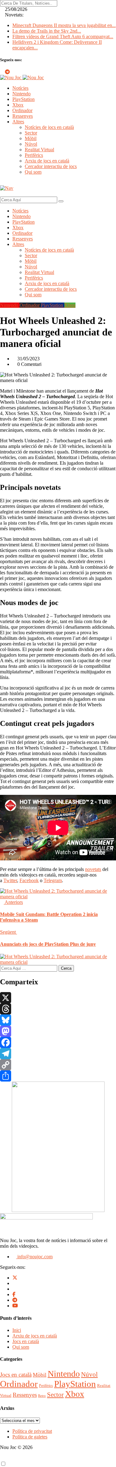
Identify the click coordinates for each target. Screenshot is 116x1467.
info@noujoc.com (34, 1256)
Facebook (29, 880)
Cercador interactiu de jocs (51, 166)
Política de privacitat (32, 1431)
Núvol (31, 144)
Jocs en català (25, 1341)
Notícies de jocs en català (49, 127)
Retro (42, 1395)
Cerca (66, 968)
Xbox (18, 104)
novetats (93, 869)
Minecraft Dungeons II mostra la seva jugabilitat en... (64, 25)
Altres (18, 121)
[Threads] (58, 1008)
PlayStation (23, 99)
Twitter (10, 880)
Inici (16, 1330)
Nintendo (21, 93)
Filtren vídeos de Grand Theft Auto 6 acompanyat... (62, 36)
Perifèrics (34, 155)
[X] (58, 997)
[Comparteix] (58, 1076)
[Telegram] (58, 1053)
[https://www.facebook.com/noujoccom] (13, 1294)
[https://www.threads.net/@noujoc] (14, 1289)
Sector (31, 132)
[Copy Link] (58, 1064)
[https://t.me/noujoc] (14, 1300)
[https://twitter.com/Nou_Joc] (14, 1277)
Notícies (20, 88)
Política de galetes (29, 1436)
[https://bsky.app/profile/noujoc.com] (14, 1283)
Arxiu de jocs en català (47, 160)
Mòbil (31, 138)
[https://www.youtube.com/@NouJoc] (15, 1305)
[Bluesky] (58, 1020)
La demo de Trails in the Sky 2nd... (46, 31)
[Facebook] (58, 1042)
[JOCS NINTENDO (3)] (58, 1210)
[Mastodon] (58, 1031)
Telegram (53, 880)
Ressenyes (22, 116)
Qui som (33, 172)
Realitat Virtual (39, 149)
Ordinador (22, 110)
